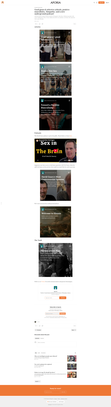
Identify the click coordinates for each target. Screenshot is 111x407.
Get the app (61, 401)
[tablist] (39, 338)
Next (73, 330)
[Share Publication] (97, 2)
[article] (55, 358)
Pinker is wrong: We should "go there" (44, 372)
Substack (50, 404)
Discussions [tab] (43, 352)
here (71, 136)
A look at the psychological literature (41, 357)
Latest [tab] (39, 352)
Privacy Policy (64, 317)
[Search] (94, 2)
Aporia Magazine (38, 7)
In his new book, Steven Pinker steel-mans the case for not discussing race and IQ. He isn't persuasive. (50, 374)
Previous (39, 330)
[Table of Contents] (1, 203)
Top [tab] (35, 352)
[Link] (33, 27)
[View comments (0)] (40, 24)
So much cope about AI (39, 365)
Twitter (43, 282)
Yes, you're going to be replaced (43, 364)
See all (36, 381)
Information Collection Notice (55, 317)
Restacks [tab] (42, 338)
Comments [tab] (37, 338)
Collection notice (64, 398)
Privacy (55, 398)
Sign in (107, 2)
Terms (59, 398)
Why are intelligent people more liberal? (45, 356)
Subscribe (101, 2)
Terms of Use (61, 316)
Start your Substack (52, 401)
